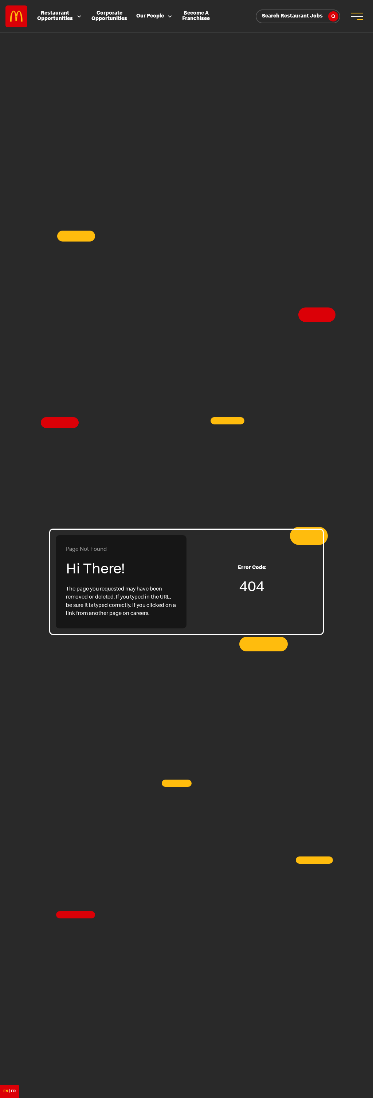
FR (13, 1091)
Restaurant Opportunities (55, 16)
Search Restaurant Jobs (292, 16)
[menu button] (356, 16)
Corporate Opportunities (109, 16)
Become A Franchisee (196, 16)
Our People (150, 16)
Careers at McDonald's (16, 16)
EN (5, 1091)
